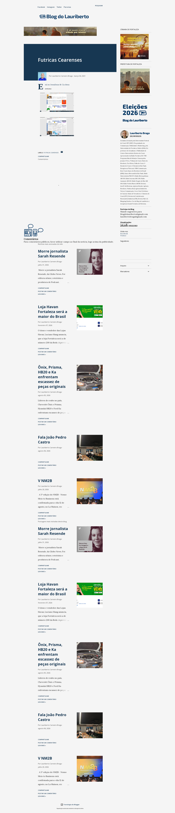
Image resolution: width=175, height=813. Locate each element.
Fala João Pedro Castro (52, 440)
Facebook (41, 7)
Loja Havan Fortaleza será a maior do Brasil (52, 311)
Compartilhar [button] (43, 156)
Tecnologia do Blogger (71, 805)
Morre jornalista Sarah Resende (53, 254)
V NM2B (45, 480)
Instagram (51, 7)
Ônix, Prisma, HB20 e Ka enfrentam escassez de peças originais (52, 377)
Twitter (59, 7)
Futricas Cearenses (51, 153)
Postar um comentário (47, 291)
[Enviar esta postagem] (62, 153)
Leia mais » (42, 294)
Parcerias (67, 7)
